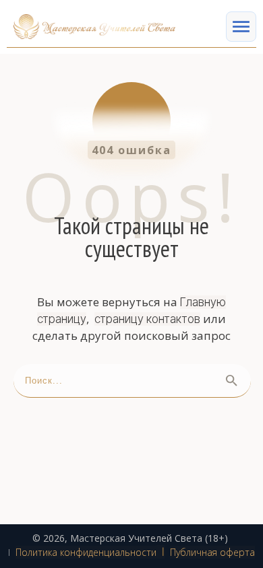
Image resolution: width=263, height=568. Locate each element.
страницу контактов (147, 319)
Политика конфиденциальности (86, 552)
